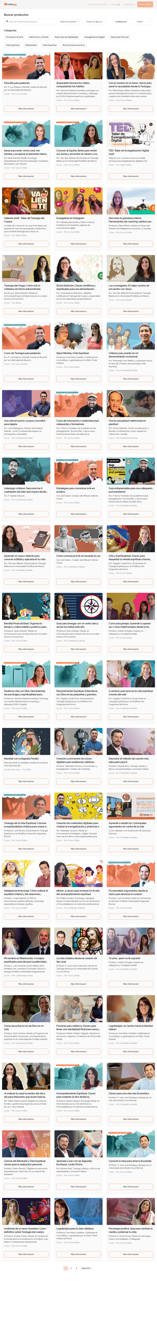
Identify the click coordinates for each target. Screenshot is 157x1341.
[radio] (14, 37)
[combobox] (70, 22)
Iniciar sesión (145, 4)
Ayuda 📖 (115, 4)
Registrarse (129, 4)
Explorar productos (98, 4)
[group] (72, 41)
